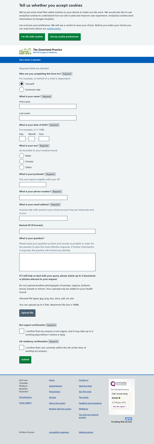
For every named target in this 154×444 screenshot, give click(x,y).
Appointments (55, 386)
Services (52, 397)
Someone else (33, 89)
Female (29, 161)
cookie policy (54, 28)
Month (32, 134)
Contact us (83, 380)
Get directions (25, 397)
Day (21, 134)
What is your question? (31, 238)
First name (24, 101)
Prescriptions (54, 391)
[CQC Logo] (119, 386)
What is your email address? (39, 204)
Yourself (30, 84)
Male (28, 155)
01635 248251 (25, 403)
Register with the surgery (60, 409)
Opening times (85, 386)
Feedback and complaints (90, 403)
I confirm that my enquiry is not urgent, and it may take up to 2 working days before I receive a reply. (59, 333)
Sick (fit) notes (85, 391)
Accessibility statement (59, 432)
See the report (119, 407)
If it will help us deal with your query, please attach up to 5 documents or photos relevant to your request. (57, 277)
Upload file (27, 312)
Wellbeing (83, 409)
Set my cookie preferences (64, 36)
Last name (24, 113)
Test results (84, 397)
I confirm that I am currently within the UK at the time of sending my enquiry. (56, 349)
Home (52, 380)
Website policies (86, 432)
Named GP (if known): (31, 225)
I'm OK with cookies (32, 36)
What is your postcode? (37, 174)
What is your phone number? (40, 191)
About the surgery (57, 403)
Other (29, 167)
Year (41, 134)
